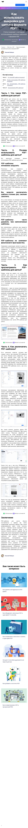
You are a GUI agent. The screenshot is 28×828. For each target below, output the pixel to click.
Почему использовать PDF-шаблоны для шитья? (16, 80)
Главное (3, 47)
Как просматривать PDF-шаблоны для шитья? (16, 84)
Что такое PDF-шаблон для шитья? (16, 77)
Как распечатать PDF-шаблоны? (15, 87)
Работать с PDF (10, 47)
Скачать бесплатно (20, 4)
